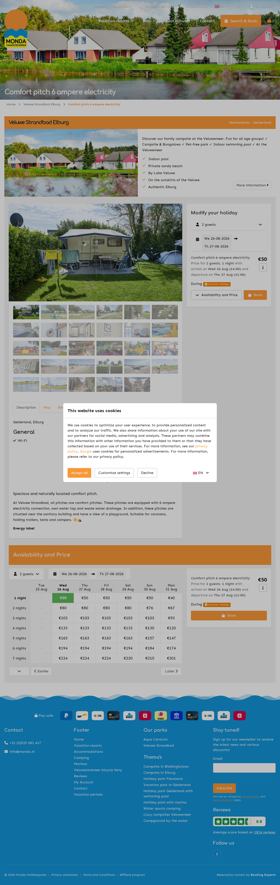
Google (86, 451)
